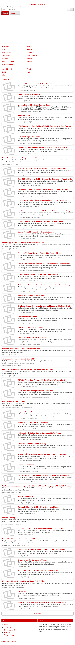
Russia (29, 69)
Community (31, 52)
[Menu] (3, 2)
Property (30, 46)
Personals (30, 58)
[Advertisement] (38, 29)
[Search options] (68, 9)
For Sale (5, 58)
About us (7, 625)
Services (30, 49)
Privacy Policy (9, 635)
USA (3, 75)
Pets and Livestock (8, 61)
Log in (13, 13)
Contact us (7, 627)
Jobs (3, 49)
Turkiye (4, 72)
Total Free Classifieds (37, 4)
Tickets (29, 61)
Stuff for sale (6, 52)
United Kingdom (8, 69)
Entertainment (32, 55)
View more (37, 613)
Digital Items (6, 55)
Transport (5, 46)
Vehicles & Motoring (9, 64)
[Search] (72, 9)
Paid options (8, 632)
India (28, 72)
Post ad (5, 13)
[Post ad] (6, 2)
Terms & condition (10, 630)
